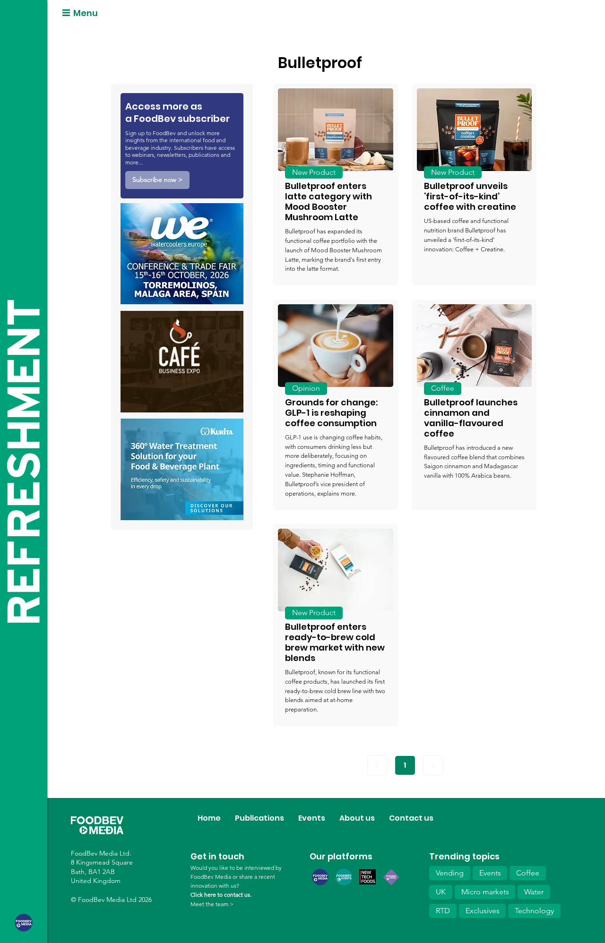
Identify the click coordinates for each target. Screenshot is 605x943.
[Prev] (377, 765)
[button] (157, 180)
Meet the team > (211, 904)
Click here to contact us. (220, 894)
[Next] (433, 765)
